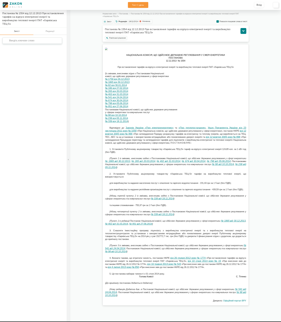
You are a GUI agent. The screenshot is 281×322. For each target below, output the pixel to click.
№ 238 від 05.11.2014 (116, 118)
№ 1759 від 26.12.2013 (117, 79)
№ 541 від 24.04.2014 (116, 97)
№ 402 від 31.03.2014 (116, 94)
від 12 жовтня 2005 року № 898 (223, 137)
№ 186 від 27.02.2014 (116, 88)
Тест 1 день (138, 5)
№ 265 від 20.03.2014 (116, 91)
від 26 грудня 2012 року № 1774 (188, 258)
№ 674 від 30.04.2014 (116, 100)
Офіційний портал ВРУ (234, 300)
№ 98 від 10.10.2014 (116, 115)
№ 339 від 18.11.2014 (116, 121)
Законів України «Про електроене (145, 128)
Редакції (50, 31)
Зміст (17, 31)
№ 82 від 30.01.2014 (116, 85)
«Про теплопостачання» (192, 128)
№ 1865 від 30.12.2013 (117, 82)
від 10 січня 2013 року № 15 (204, 261)
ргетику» (169, 128)
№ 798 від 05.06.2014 (116, 103)
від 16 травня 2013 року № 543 (164, 264)
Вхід (259, 5)
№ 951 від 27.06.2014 (116, 106)
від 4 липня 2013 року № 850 (123, 267)
